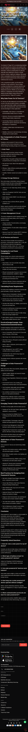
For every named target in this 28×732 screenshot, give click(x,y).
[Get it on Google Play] (7, 656)
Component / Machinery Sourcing (9, 682)
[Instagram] (16, 723)
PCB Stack (3, 677)
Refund (2, 690)
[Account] (23, 4)
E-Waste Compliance (6, 707)
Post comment (5, 625)
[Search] (20, 4)
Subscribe (23, 644)
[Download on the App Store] (7, 660)
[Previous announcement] (2, 1)
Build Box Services (5, 680)
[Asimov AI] (25, 729)
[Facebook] (8, 723)
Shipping (3, 692)
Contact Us (3, 702)
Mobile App (4, 697)
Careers (3, 710)
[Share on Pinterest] (19, 29)
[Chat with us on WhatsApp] (25, 722)
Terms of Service (5, 695)
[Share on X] (15, 29)
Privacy (3, 687)
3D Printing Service (6, 675)
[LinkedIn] (14, 723)
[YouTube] (19, 723)
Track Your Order (5, 712)
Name (2, 606)
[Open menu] (2, 4)
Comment (3, 615)
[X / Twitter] (11, 723)
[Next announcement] (26, 1)
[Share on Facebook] (12, 29)
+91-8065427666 (8, 669)
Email (2, 611)
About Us (3, 705)
